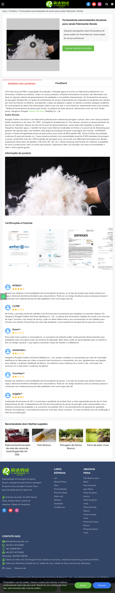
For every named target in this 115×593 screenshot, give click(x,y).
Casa (4, 11)
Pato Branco (44, 445)
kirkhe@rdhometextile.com (17, 541)
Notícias (57, 500)
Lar (55, 478)
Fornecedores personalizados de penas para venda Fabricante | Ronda (51, 11)
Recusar (102, 585)
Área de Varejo (60, 492)
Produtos (13, 11)
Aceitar (83, 585)
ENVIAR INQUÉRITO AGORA (78, 48)
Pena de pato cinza (98, 445)
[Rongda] (3, 296)
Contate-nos (59, 507)
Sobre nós (58, 496)
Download (58, 503)
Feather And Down (36, 111)
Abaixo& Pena (60, 482)
